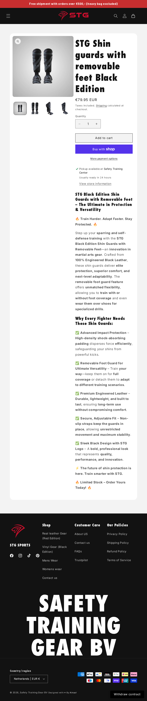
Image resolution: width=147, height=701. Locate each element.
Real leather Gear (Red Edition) (54, 536)
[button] (8, 16)
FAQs (78, 551)
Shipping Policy (118, 542)
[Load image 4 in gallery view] (65, 108)
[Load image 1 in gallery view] (20, 108)
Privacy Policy (117, 534)
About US (81, 534)
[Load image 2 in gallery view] (35, 108)
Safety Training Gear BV (34, 692)
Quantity (80, 116)
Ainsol (73, 692)
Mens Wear (50, 560)
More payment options (104, 158)
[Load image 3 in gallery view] (49, 108)
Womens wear (52, 569)
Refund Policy (117, 551)
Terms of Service (119, 560)
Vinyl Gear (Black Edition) (54, 549)
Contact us (50, 578)
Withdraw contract (127, 694)
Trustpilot (81, 560)
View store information (95, 183)
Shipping (101, 105)
